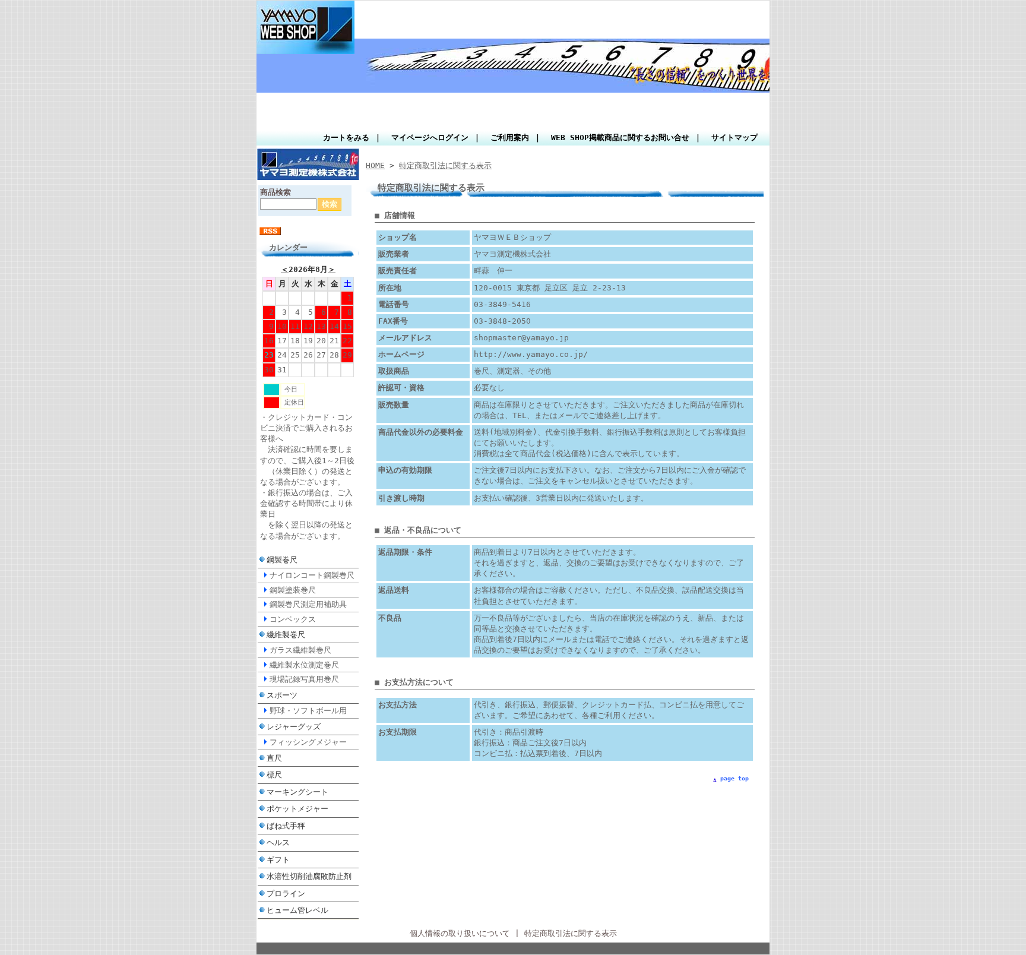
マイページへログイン (429, 137)
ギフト (278, 859)
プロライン (286, 893)
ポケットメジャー (297, 808)
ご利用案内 (509, 137)
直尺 (274, 758)
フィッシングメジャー (308, 742)
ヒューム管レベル (297, 910)
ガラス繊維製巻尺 (300, 650)
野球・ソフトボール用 (308, 710)
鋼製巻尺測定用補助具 (308, 604)
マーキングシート (297, 792)
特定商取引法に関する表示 (445, 165)
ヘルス (278, 842)
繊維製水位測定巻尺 (304, 664)
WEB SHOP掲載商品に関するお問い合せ (620, 137)
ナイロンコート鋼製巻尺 (312, 575)
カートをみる (346, 137)
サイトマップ (734, 137)
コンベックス (293, 619)
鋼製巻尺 (282, 559)
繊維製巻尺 (286, 634)
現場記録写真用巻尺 (304, 679)
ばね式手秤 (286, 825)
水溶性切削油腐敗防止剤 (309, 876)
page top (734, 778)
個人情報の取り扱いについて (460, 933)
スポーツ (282, 695)
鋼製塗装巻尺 (293, 590)
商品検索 (275, 192)
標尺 (274, 774)
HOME (375, 165)
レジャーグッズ (294, 726)
